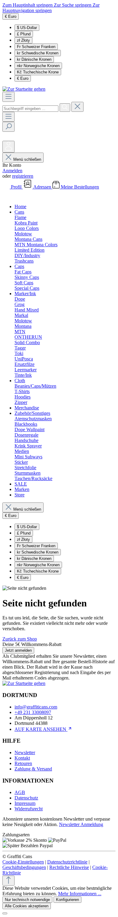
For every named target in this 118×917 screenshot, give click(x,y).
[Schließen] (4, 913)
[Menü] (8, 97)
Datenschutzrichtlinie (67, 861)
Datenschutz (26, 797)
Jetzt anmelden (18, 650)
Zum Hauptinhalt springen (28, 5)
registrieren (22, 176)
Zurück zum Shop (19, 638)
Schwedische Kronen (37, 53)
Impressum (25, 803)
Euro (22, 78)
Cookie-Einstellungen (23, 861)
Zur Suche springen (73, 5)
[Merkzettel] (6, 137)
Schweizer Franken (36, 46)
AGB (20, 792)
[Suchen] (65, 107)
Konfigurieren (67, 899)
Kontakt (22, 757)
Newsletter (25, 752)
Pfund (24, 34)
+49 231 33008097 (33, 712)
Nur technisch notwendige (27, 899)
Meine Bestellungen (80, 186)
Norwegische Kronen (38, 65)
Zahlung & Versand (33, 768)
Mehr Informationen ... (79, 893)
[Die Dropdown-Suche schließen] (77, 107)
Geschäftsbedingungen (24, 867)
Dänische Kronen (34, 59)
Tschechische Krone (38, 72)
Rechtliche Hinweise (69, 867)
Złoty (23, 40)
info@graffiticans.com (36, 706)
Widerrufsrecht (29, 808)
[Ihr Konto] (8, 147)
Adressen (42, 186)
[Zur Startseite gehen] (23, 89)
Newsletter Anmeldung (81, 824)
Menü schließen (27, 159)
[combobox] (30, 108)
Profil (17, 186)
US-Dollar (27, 27)
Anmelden (12, 170)
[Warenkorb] (6, 196)
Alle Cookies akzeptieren (26, 906)
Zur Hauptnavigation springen (51, 7)
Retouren (23, 763)
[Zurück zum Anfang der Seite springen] (8, 881)
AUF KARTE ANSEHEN (41, 729)
